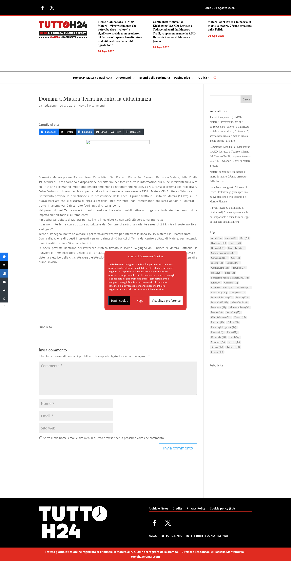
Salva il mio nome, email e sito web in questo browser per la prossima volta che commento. (104, 438)
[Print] (4, 290)
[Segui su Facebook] (43, 8)
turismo (217, 352)
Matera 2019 (219, 302)
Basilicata (218, 243)
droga (216, 272)
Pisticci (240, 317)
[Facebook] (4, 257)
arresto (230, 238)
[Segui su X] (52, 8)
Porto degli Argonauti (223, 327)
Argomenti (123, 77)
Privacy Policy (196, 508)
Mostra (217, 312)
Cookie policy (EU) (222, 508)
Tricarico (233, 347)
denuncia (239, 267)
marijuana (237, 292)
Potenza (217, 332)
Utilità (202, 77)
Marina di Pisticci (221, 297)
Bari (244, 238)
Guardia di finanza (222, 287)
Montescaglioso (239, 307)
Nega (139, 300)
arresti (216, 238)
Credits (177, 508)
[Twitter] (4, 265)
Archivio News (158, 508)
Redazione (50, 105)
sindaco (217, 347)
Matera (242, 297)
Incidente (243, 287)
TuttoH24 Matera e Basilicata (92, 77)
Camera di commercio (223, 253)
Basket (235, 243)
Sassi (234, 337)
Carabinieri (219, 258)
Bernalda (217, 248)
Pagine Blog (182, 77)
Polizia (233, 322)
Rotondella (218, 337)
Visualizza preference (166, 300)
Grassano (231, 282)
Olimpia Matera (220, 317)
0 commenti (97, 105)
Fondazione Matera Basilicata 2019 (230, 277)
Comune (233, 262)
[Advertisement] (231, 427)
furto (215, 282)
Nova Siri (233, 312)
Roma (232, 332)
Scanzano (218, 342)
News (82, 105)
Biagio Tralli (236, 248)
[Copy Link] (4, 298)
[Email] (4, 282)
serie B (234, 342)
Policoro (217, 322)
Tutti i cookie (119, 300)
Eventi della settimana (154, 77)
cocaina (217, 262)
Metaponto (218, 307)
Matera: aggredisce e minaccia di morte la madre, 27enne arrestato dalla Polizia (230, 25)
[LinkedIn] (4, 273)
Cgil (235, 258)
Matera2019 (239, 302)
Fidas (230, 272)
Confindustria (220, 267)
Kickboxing (219, 292)
